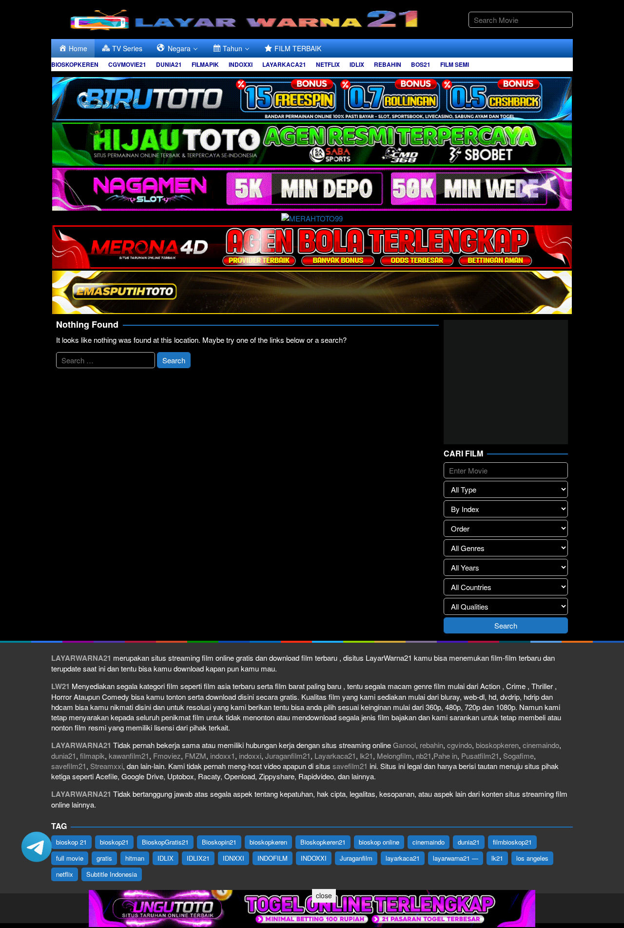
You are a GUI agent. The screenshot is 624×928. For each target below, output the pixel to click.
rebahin (431, 745)
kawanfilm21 (129, 755)
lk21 (366, 755)
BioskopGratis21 (165, 842)
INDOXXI (314, 858)
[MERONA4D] (312, 245)
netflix (64, 874)
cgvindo (459, 745)
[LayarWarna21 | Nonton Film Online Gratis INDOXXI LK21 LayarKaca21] (246, 18)
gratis (104, 858)
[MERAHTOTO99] (312, 217)
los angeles (532, 858)
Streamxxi (106, 766)
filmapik (92, 755)
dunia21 (63, 755)
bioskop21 (114, 842)
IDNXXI (233, 858)
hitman (134, 858)
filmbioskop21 (512, 842)
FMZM (195, 755)
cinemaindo (541, 745)
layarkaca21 (403, 858)
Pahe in (445, 755)
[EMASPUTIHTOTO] (312, 291)
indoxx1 (222, 755)
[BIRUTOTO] (312, 97)
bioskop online (379, 842)
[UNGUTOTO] (312, 907)
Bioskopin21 (219, 842)
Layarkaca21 (335, 755)
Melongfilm (394, 755)
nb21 (423, 755)
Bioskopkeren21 (323, 842)
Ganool (404, 745)
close (324, 895)
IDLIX (165, 858)
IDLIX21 (198, 858)
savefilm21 (68, 766)
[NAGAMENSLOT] (312, 188)
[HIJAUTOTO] (312, 143)
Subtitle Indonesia (111, 874)
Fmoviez (167, 755)
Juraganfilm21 (288, 755)
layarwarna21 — (455, 858)
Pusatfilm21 (480, 755)
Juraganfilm (356, 858)
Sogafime (518, 755)
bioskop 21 (71, 842)
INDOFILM (272, 858)
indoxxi (250, 755)
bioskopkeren (497, 745)
